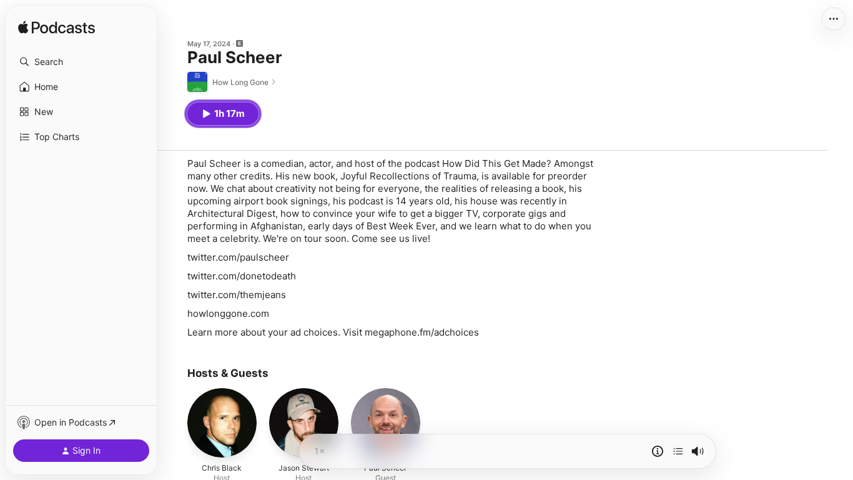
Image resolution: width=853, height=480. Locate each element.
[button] (81, 61)
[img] (56, 28)
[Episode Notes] (657, 451)
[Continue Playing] (678, 451)
